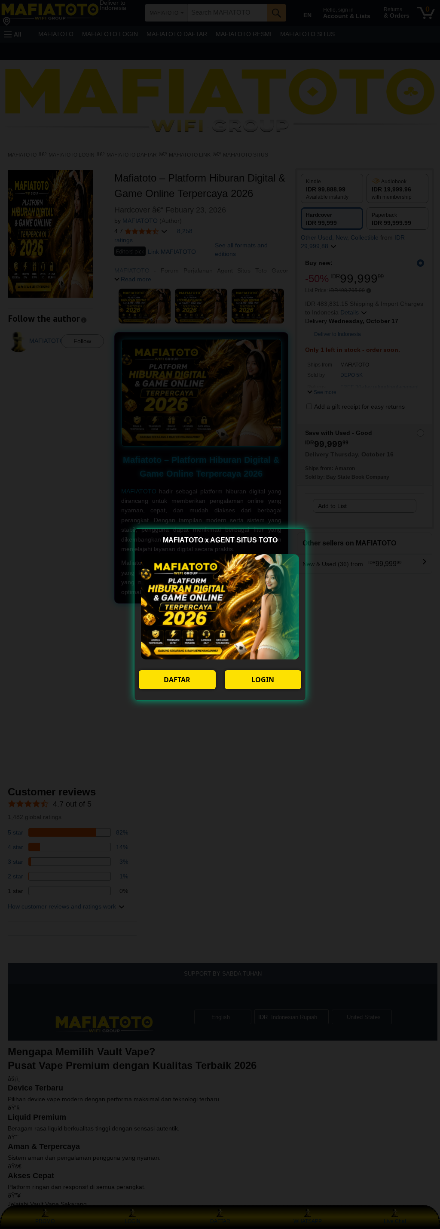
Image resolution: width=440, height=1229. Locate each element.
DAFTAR (177, 679)
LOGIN (262, 679)
